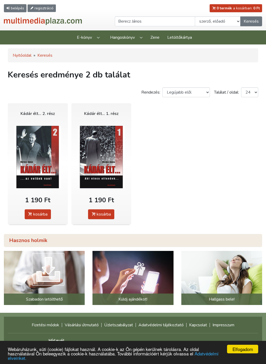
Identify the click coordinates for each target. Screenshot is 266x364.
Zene (154, 37)
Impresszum (223, 325)
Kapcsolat (198, 325)
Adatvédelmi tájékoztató (161, 325)
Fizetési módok (45, 325)
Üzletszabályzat (118, 325)
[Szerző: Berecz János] (38, 157)
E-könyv (84, 37)
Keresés (251, 21)
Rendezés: (150, 92)
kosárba (40, 214)
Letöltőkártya (179, 37)
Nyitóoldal (22, 55)
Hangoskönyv (122, 37)
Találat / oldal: (226, 92)
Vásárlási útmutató (82, 325)
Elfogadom (242, 349)
